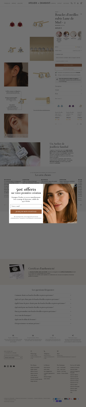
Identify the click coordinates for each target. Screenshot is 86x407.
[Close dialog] (75, 185)
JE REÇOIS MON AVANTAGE (26, 212)
